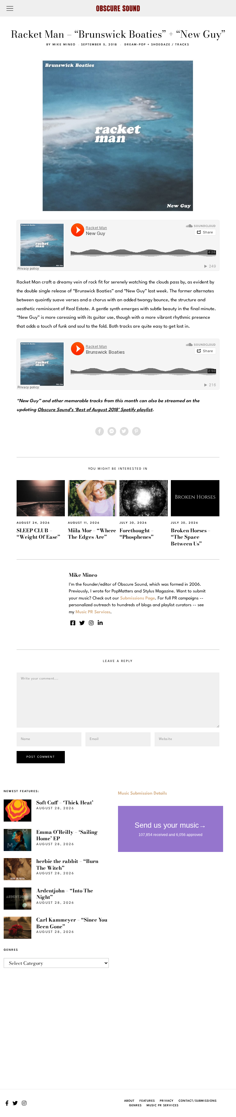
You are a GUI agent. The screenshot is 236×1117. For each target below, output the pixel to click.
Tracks (182, 44)
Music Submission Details (142, 793)
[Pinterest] (136, 431)
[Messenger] (112, 431)
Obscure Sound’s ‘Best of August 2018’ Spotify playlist (94, 410)
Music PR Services (163, 1105)
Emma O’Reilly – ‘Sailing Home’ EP (67, 835)
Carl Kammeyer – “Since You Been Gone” (71, 923)
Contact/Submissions (198, 1101)
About (129, 1101)
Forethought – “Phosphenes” (137, 533)
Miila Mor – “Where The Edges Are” (92, 533)
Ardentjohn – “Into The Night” (64, 894)
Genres (135, 1105)
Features (147, 1101)
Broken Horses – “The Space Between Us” (190, 537)
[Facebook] (99, 431)
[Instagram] (91, 622)
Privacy (167, 1101)
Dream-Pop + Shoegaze (147, 44)
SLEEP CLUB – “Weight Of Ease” (38, 533)
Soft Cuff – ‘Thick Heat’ (64, 803)
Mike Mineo (64, 44)
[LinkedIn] (100, 622)
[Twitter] (124, 431)
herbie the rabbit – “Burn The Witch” (67, 864)
